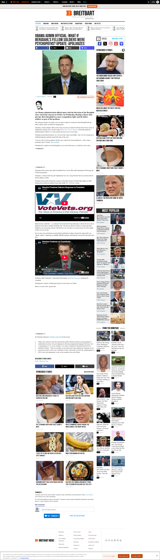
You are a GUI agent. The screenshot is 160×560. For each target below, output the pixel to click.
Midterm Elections (67, 23)
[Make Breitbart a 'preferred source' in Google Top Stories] (85, 97)
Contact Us (76, 545)
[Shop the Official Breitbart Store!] (118, 39)
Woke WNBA (88, 23)
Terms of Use (77, 532)
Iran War (46, 23)
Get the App (91, 538)
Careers (76, 548)
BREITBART (84, 13)
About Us (61, 535)
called (82, 135)
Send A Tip (91, 545)
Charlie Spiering (41, 96)
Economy (64, 2)
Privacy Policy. (24, 558)
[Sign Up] (92, 6)
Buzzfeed (42, 361)
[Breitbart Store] (85, 2)
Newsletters (25, 2)
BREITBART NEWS (46, 540)
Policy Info (61, 544)
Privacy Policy (77, 535)
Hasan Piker (78, 23)
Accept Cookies (136, 556)
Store (89, 532)
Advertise (76, 542)
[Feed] (120, 540)
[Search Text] (148, 2)
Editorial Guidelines (64, 547)
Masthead (61, 532)
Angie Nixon (54, 23)
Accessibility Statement (62, 540)
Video (79, 2)
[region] (80, 556)
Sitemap (90, 548)
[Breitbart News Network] (98, 39)
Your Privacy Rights (109, 556)
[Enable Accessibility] (158, 2)
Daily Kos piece (75, 278)
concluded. (56, 142)
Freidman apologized (55, 337)
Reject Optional (123, 556)
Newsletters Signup (93, 542)
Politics (37, 361)
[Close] (157, 556)
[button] (4, 2)
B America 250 (36, 2)
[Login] (153, 2)
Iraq (47, 361)
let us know (88, 495)
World (71, 2)
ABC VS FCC (97, 23)
